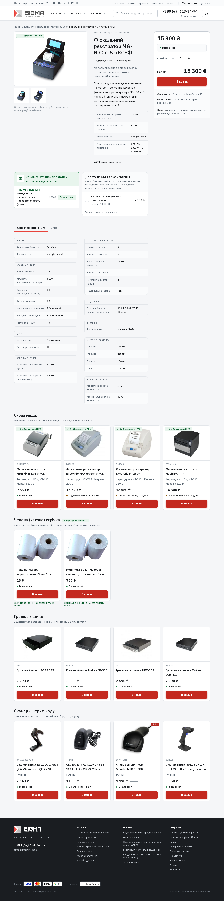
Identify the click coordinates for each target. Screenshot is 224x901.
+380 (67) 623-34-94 (180, 11)
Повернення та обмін (181, 846)
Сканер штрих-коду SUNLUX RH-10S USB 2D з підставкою (186, 767)
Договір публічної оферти (184, 832)
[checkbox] (87, 200)
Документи (176, 855)
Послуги (76, 13)
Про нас (174, 865)
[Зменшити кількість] (173, 58)
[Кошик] (206, 13)
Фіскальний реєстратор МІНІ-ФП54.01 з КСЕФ (33, 471)
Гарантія (142, 3)
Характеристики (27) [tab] (31, 227)
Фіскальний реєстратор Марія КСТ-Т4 (182, 471)
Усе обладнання (85, 860)
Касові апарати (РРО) (88, 855)
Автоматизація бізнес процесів (93, 832)
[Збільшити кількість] (188, 58)
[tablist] (81, 228)
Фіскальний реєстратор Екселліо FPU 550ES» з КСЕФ (86, 471)
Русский (205, 3)
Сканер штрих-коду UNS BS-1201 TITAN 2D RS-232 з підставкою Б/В (86, 769)
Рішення (96, 13)
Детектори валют (86, 837)
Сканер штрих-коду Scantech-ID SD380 (130, 767)
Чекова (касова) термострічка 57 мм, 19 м (34, 572)
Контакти (157, 3)
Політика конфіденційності (184, 837)
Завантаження (177, 860)
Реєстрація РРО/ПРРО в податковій (142, 849)
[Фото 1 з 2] (21, 95)
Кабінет (171, 3)
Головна (18, 26)
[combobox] (137, 13)
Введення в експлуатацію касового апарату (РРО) (142, 856)
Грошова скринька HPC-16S (135, 670)
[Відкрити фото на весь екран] (50, 59)
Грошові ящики (85, 851)
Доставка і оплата (123, 3)
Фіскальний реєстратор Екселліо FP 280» (133, 471)
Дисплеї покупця (85, 841)
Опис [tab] (54, 227)
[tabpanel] (81, 319)
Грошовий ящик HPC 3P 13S (35, 670)
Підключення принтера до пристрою (143, 832)
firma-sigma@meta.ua (25, 849)
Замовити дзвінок (189, 16)
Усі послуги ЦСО (131, 862)
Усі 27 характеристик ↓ (107, 162)
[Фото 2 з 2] (38, 95)
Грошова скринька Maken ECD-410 (183, 672)
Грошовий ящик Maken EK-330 (86, 670)
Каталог (56, 13)
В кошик (182, 81)
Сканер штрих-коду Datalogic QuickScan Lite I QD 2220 (37, 767)
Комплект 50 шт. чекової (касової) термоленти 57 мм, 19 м (86, 574)
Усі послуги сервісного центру (101, 212)
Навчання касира (132, 837)
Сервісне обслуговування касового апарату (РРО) (142, 843)
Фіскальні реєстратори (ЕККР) (51, 26)
